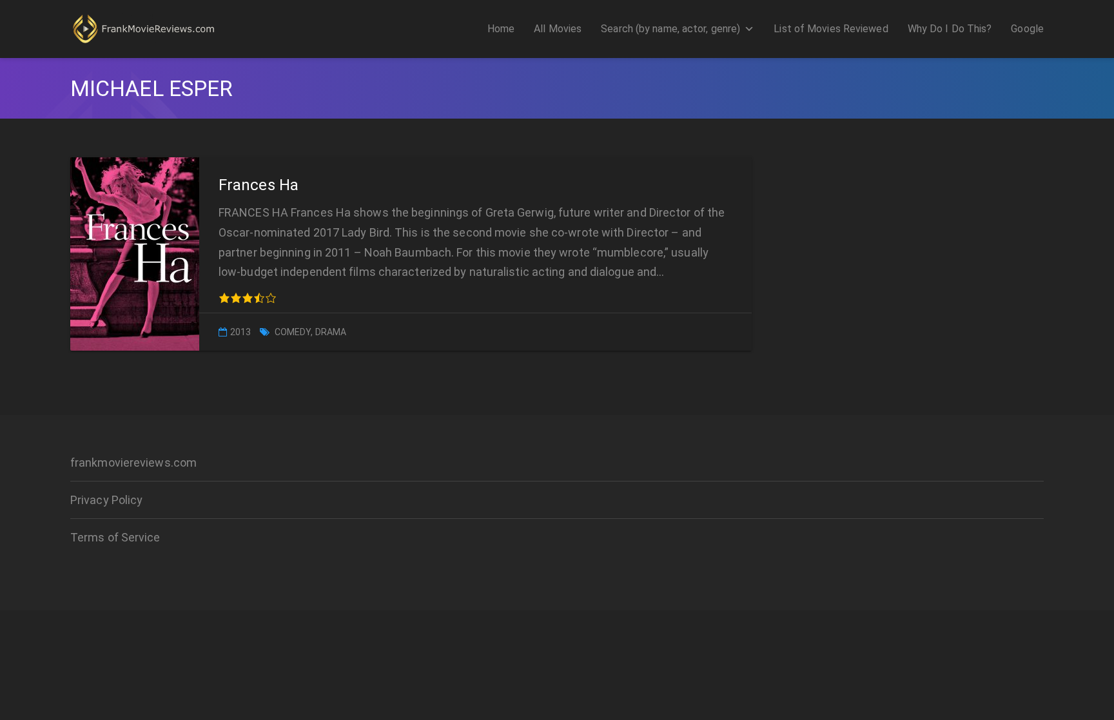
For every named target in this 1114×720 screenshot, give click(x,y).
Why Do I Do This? (950, 29)
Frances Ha (258, 185)
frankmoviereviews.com (133, 462)
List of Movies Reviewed (831, 29)
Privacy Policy (106, 500)
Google (1027, 29)
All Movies (557, 29)
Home (500, 29)
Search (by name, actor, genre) (670, 29)
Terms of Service (115, 537)
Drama (331, 332)
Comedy (293, 332)
